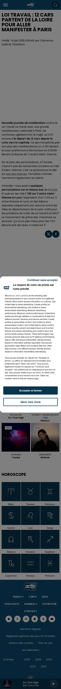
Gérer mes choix (30, 402)
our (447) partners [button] (20, 295)
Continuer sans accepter (42, 280)
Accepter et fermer (30, 390)
